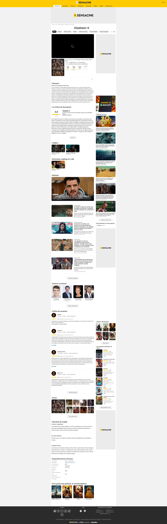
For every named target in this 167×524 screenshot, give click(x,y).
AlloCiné (98, 510)
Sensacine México (104, 513)
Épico (66, 60)
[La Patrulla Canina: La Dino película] (99, 400)
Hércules (67, 499)
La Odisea (105, 349)
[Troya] (78, 491)
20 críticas (64, 316)
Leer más (54, 345)
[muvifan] (54, 315)
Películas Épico (67, 24)
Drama (90, 59)
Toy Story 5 (105, 377)
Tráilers (55, 143)
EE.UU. (66, 460)
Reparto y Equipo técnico (72, 305)
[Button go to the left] (112, 32)
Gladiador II (101, 225)
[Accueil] (83, 2)
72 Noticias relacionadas (72, 278)
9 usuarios (59, 316)
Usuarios (73, 66)
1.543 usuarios (60, 353)
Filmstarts (108, 510)
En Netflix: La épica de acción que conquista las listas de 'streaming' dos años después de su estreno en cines (84, 209)
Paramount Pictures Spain (70, 462)
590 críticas (66, 353)
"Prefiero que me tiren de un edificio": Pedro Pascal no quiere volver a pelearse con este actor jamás (70, 197)
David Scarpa (82, 62)
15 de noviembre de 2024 (70, 59)
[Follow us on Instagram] (65, 511)
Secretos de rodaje (59, 422)
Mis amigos (85, 66)
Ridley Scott (73, 62)
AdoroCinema (109, 511)
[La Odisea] (99, 353)
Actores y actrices (59, 284)
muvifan (59, 314)
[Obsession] (99, 372)
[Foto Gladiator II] (58, 406)
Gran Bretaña (70, 460)
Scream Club (109, 6)
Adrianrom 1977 (61, 351)
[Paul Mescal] (56, 291)
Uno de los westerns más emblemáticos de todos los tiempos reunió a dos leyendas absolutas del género (104, 179)
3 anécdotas (67, 467)
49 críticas (64, 374)
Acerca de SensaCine (60, 519)
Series (101, 6)
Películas (57, 6)
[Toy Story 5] (99, 381)
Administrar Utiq (93, 519)
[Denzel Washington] (89, 291)
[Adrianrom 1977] (54, 352)
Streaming (80, 6)
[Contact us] (62, 514)
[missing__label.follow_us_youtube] (55, 511)
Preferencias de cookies (106, 519)
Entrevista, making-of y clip (63, 159)
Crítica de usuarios (59, 311)
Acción (86, 59)
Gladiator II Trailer (55, 153)
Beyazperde (98, 511)
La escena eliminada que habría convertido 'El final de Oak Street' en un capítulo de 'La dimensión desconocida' (105, 162)
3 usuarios (59, 332)
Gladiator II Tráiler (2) (70, 153)
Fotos (54, 398)
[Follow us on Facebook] (58, 511)
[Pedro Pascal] (67, 291)
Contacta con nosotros (69, 519)
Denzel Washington (89, 299)
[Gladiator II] (58, 67)
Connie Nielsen (84, 63)
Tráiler (104, 356)
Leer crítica (73, 137)
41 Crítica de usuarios (73, 392)
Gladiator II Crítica (56, 169)
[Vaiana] (99, 391)
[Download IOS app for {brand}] (81, 510)
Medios (68, 66)
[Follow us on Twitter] (62, 511)
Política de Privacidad (85, 519)
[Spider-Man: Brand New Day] (99, 363)
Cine (56, 24)
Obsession (105, 368)
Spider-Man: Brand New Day (109, 359)
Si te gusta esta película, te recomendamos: (69, 484)
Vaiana (104, 387)
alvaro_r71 (60, 372)
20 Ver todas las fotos (73, 416)
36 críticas (64, 332)
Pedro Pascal (77, 63)
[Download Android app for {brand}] (85, 510)
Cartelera (65, 6)
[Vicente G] (54, 331)
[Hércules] (67, 491)
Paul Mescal (71, 63)
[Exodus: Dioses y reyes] (56, 491)
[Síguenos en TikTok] (69, 511)
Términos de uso (77, 519)
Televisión (88, 6)
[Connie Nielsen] (78, 291)
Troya (78, 499)
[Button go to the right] (114, 32)
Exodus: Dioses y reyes (57, 499)
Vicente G (59, 330)
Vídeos (95, 6)
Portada (53, 24)
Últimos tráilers (106, 343)
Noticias (73, 6)
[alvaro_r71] (54, 373)
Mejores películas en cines (106, 407)
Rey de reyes (89, 499)
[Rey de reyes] (89, 491)
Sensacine (79, 66)
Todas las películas (61, 24)
